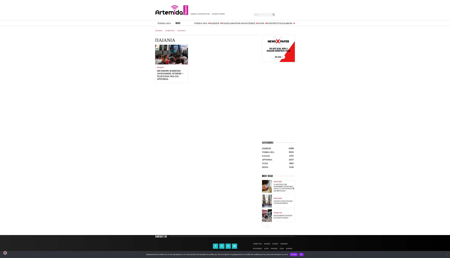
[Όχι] (447, 254)
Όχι (301, 254)
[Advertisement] (278, 105)
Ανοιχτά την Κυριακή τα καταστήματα (283, 202)
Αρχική (158, 30)
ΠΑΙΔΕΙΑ (160, 67)
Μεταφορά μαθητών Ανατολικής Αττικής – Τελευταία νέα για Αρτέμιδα (170, 74)
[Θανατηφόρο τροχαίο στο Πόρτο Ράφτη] (267, 215)
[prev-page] (263, 226)
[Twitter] (228, 246)
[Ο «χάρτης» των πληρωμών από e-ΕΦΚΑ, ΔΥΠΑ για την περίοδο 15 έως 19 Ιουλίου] (267, 186)
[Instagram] (221, 246)
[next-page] (267, 226)
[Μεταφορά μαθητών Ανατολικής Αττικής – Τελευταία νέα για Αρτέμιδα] (171, 54)
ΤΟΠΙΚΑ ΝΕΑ (278, 212)
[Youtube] (234, 246)
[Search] (273, 15)
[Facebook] (215, 246)
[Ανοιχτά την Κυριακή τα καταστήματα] (267, 201)
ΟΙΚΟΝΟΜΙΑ (278, 181)
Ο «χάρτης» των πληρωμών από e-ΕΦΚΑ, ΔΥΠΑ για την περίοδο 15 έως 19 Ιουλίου (284, 187)
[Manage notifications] (5, 253)
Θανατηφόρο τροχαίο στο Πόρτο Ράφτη (283, 216)
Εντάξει (294, 254)
